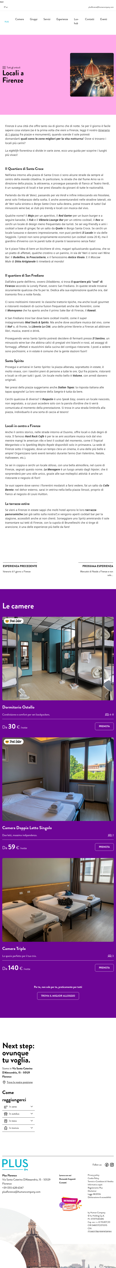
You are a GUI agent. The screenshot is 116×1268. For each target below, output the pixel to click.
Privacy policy (93, 1175)
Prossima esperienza (97, 566)
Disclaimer (92, 1191)
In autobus (14, 1113)
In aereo (13, 1106)
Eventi (103, 19)
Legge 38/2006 (94, 1194)
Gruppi (33, 19)
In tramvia (14, 1128)
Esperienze (62, 19)
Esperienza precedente (20, 566)
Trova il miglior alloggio (58, 996)
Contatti (89, 19)
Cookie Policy (93, 1178)
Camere (19, 19)
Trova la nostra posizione (20, 1082)
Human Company (97, 1212)
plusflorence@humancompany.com (101, 7)
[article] (58, 674)
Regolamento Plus (95, 1187)
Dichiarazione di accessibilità (99, 1197)
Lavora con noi (65, 1175)
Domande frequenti (67, 1178)
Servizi (47, 19)
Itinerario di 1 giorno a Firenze (20, 568)
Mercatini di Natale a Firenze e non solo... (96, 570)
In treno (13, 1121)
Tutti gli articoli (13, 67)
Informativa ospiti (95, 1184)
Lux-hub (76, 21)
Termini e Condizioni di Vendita (100, 1181)
